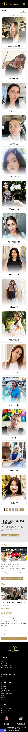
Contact (3, 685)
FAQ (2, 699)
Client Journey (5, 690)
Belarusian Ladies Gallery (17, 15)
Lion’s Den (4, 712)
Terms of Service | (10, 729)
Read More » (5, 608)
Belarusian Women (6, 694)
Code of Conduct (14, 730)
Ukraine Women (5, 692)
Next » (21, 510)
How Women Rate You (7, 709)
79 (16, 509)
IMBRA (3, 697)
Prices (3, 695)
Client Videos (5, 688)
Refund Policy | (19, 729)
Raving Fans (4, 686)
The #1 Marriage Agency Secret (13, 602)
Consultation (5, 707)
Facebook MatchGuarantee (8, 677)
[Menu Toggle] (24, 4)
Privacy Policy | (21, 727)
